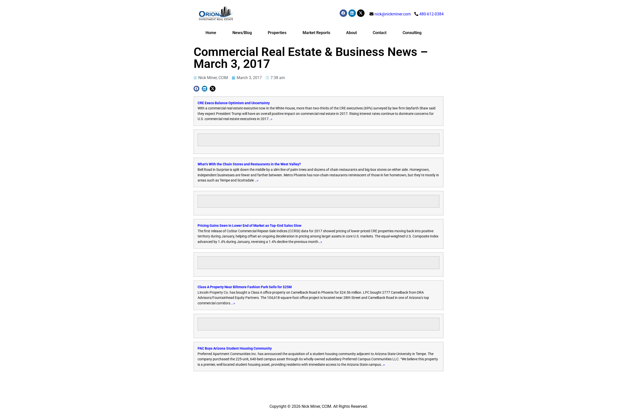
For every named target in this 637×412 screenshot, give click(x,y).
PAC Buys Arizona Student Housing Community (235, 348)
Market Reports (316, 32)
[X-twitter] (361, 13)
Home (211, 32)
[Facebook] (343, 13)
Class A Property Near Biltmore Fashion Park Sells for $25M (245, 287)
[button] (196, 89)
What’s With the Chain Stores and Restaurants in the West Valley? (249, 164)
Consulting (412, 32)
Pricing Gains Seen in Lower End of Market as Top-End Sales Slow (249, 226)
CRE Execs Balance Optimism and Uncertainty (234, 103)
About (351, 32)
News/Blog (242, 32)
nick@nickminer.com (392, 14)
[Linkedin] (352, 13)
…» (270, 119)
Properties (277, 32)
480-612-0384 (431, 14)
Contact (379, 32)
